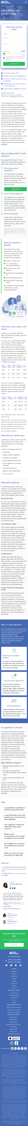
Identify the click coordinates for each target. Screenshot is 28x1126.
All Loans (7, 6)
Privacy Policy (20, 939)
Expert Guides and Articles (14, 1007)
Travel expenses (8, 474)
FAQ (14, 1000)
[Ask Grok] (25, 1048)
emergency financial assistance (11, 597)
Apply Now (15, 189)
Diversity (14, 981)
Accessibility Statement (13, 1034)
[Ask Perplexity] (18, 1048)
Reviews (14, 1002)
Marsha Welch (5, 96)
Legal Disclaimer (13, 1029)
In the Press (14, 983)
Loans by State (14, 993)
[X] (14, 888)
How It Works (14, 997)
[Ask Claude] (15, 1048)
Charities (14, 978)
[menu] (26, 2)
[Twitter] (11, 965)
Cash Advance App (14, 995)
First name (5, 38)
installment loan (8, 383)
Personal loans (6, 502)
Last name (5, 44)
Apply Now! (14, 971)
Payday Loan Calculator (14, 1010)
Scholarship (14, 976)
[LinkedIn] (10, 888)
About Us (14, 985)
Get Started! (14, 64)
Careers (14, 974)
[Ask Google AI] (22, 1048)
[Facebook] (12, 888)
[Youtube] (21, 965)
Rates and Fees (13, 1017)
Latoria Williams (11, 95)
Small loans (5, 130)
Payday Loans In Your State (13, 1024)
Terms (17, 56)
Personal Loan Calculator (14, 1012)
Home (2, 6)
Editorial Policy (13, 1019)
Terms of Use (13, 1031)
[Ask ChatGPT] (12, 1048)
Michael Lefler (20, 96)
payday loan (6, 341)
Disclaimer (12, 58)
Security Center (13, 1022)
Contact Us (14, 988)
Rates (20, 56)
